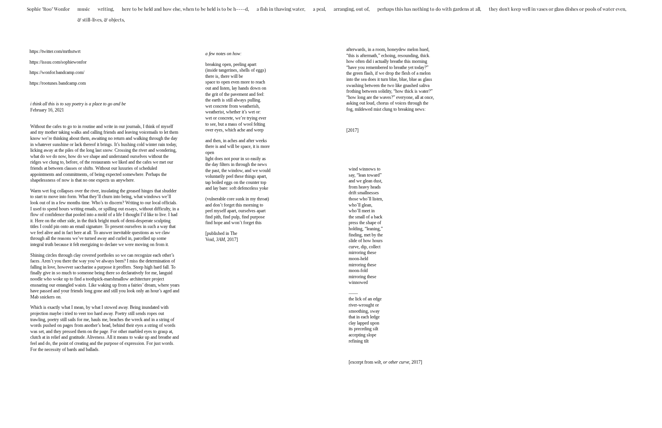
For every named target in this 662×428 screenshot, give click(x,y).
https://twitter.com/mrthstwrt (54, 51)
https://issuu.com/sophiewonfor (58, 62)
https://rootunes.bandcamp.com (57, 83)
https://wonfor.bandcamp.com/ (56, 72)
